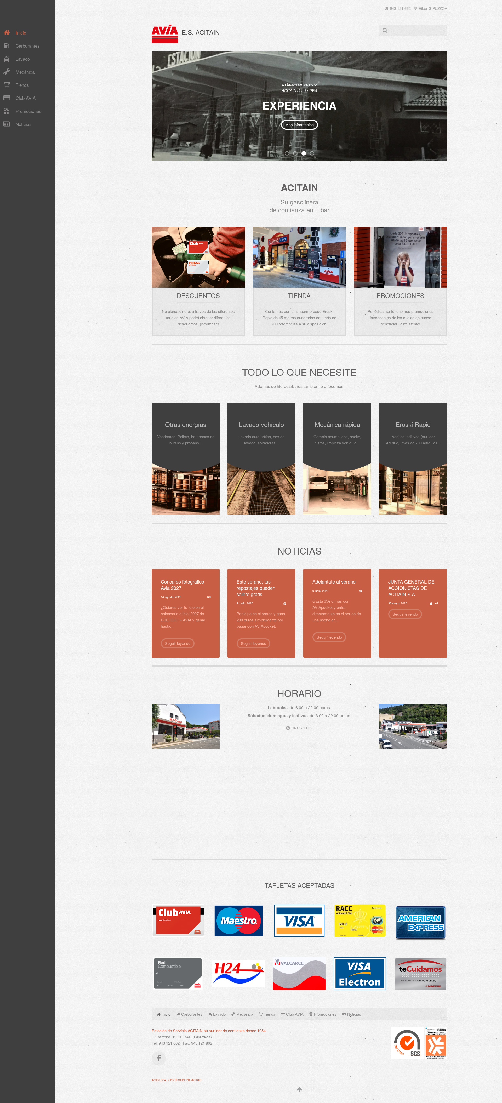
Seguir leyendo (177, 643)
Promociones (28, 111)
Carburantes (28, 45)
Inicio (21, 32)
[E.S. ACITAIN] (165, 34)
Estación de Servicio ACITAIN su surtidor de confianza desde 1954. (209, 1030)
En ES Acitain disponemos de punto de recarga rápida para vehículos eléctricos (297, 154)
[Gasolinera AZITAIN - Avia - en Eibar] (413, 725)
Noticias (24, 124)
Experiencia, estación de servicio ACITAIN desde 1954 (305, 154)
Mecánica (25, 71)
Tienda (22, 85)
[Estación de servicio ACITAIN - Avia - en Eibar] (186, 725)
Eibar (432, 8)
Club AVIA (26, 98)
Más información (317, 127)
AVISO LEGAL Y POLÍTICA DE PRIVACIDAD (176, 1080)
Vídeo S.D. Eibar (281, 127)
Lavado (23, 58)
